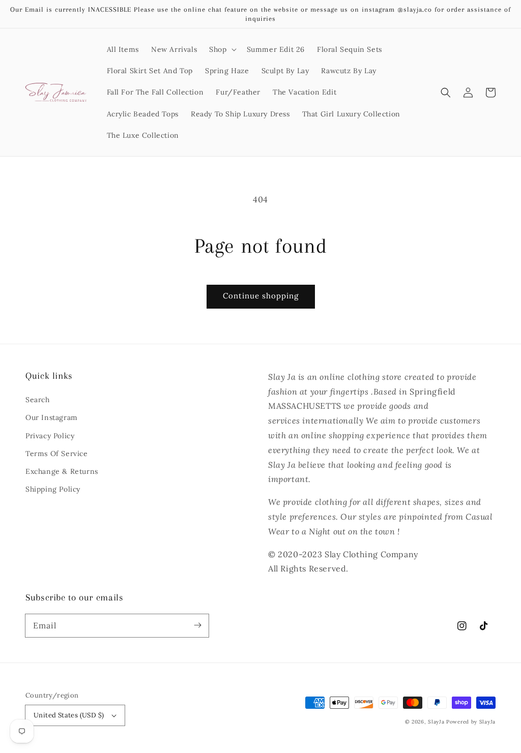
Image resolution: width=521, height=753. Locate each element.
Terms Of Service (56, 453)
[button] (221, 49)
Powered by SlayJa (471, 721)
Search (37, 399)
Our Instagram (51, 417)
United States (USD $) (69, 715)
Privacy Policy (49, 435)
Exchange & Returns (61, 471)
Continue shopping (261, 295)
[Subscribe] (197, 625)
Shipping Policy (52, 489)
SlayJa (436, 721)
